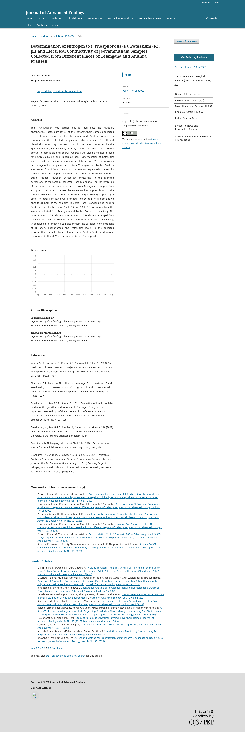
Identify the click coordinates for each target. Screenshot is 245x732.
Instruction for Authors (120, 18)
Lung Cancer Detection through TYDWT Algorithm (109, 624)
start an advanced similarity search (66, 655)
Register (206, 2)
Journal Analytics (37, 25)
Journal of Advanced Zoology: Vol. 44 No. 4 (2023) (112, 584)
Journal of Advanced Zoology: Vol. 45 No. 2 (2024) (65, 574)
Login (216, 2)
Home (29, 18)
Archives (56, 18)
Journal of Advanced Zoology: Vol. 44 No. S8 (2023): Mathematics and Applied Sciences (96, 619)
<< (32, 648)
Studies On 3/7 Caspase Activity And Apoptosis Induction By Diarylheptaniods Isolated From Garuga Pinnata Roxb (97, 546)
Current (42, 18)
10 (53, 648)
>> (62, 648)
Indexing (171, 18)
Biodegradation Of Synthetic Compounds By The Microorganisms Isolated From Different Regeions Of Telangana (99, 505)
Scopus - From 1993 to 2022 (190, 67)
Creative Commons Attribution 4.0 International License (141, 143)
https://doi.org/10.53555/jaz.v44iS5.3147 (59, 91)
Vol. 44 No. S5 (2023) (64, 36)
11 (57, 648)
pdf (129, 74)
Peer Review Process (149, 18)
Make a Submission (186, 41)
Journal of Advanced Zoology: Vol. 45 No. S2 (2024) (118, 597)
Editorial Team (74, 18)
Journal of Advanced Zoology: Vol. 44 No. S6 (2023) (80, 634)
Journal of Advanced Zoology (55, 12)
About (56, 25)
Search (212, 18)
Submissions (95, 18)
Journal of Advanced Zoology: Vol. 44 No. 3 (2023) (116, 604)
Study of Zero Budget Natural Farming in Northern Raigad (109, 617)
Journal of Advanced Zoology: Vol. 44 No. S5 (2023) (66, 500)
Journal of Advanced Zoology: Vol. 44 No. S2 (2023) (129, 614)
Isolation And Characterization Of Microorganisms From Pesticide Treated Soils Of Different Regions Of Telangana (95, 525)
